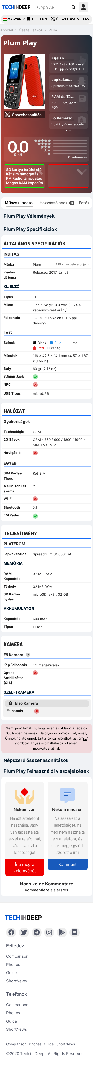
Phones (13, 964)
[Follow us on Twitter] (24, 932)
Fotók (84, 202)
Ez (85, 738)
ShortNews (16, 980)
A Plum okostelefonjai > (72, 264)
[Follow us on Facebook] (11, 932)
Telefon (39, 19)
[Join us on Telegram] (37, 932)
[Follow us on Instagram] (49, 932)
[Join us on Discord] (74, 932)
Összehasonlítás (72, 19)
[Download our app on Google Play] (62, 932)
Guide (11, 972)
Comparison (17, 956)
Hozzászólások (56, 202)
